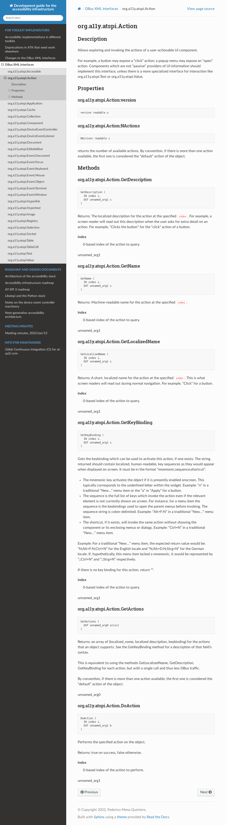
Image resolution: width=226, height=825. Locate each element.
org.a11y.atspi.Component (25, 123)
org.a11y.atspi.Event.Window (27, 194)
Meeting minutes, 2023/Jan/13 (26, 333)
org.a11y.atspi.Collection (24, 116)
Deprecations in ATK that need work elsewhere (30, 49)
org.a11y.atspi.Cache (21, 110)
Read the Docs (158, 817)
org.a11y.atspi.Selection (24, 227)
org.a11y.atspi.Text (20, 253)
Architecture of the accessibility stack (30, 276)
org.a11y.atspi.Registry (23, 221)
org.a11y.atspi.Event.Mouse (26, 175)
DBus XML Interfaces (19, 64)
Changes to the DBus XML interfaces (30, 58)
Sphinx (99, 817)
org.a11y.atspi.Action (22, 78)
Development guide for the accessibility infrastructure (34, 7)
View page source (201, 9)
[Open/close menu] (2, 65)
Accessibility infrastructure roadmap (29, 283)
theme (122, 817)
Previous (91, 792)
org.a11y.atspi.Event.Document (29, 155)
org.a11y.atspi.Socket (22, 234)
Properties (18, 90)
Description (18, 84)
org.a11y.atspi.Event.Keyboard (28, 168)
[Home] (79, 9)
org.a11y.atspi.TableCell (23, 247)
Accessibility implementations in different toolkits (33, 39)
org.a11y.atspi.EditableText (25, 149)
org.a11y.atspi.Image (21, 214)
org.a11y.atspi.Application (25, 103)
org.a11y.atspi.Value (21, 260)
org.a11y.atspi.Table (21, 240)
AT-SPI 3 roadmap (17, 289)
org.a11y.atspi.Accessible (24, 71)
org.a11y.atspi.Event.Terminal (27, 188)
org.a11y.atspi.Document (24, 142)
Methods (17, 97)
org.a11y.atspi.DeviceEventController (32, 129)
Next (204, 792)
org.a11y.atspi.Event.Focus (25, 162)
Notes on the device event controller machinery (30, 304)
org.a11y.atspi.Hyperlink (24, 201)
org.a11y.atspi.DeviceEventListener (31, 136)
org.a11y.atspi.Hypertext (24, 208)
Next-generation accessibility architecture (24, 314)
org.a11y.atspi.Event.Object (26, 181)
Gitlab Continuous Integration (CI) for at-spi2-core (33, 351)
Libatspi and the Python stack (25, 296)
